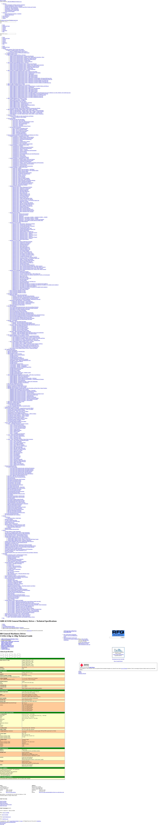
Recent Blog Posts (67, 632)
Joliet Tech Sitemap (4, 803)
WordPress (39, 821)
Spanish (80, 672)
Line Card (84, 644)
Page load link (3, 823)
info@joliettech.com (18, 1)
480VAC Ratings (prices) (6, 644)
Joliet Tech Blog (3, 801)
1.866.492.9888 (10, 1)
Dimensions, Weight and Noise (7, 645)
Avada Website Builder (14, 821)
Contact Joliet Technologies (118, 654)
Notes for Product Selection (7, 642)
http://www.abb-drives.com (58, 792)
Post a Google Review (118, 661)
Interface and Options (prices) (7, 646)
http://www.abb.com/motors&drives (46, 792)
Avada (21, 821)
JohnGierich (29, 630)
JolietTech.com (5, 819)
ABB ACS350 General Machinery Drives (9, 639)
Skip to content (3, 0)
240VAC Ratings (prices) (6, 643)
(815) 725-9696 (84, 639)
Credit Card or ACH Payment (6, 804)
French (79, 671)
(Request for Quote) (83, 643)
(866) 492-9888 (85, 640)
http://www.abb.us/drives (11, 792)
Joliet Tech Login (3, 805)
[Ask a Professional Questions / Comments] (118, 649)
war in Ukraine (124, 668)
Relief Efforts (92, 667)
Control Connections (5, 649)
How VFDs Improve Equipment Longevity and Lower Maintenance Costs (70, 635)
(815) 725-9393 (5, 814)
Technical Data (4, 647)
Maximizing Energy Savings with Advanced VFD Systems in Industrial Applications (71, 639)
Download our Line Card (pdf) (118, 659)
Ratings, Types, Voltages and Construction (10, 641)
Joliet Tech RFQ (3, 802)
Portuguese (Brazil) (82, 673)
